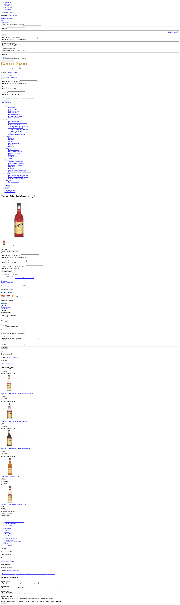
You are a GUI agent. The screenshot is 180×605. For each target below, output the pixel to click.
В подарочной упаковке (16, 116)
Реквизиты (7, 533)
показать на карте (13, 357)
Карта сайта (8, 525)
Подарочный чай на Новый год (18, 175)
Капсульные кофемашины (16, 163)
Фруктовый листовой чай (16, 134)
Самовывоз (8, 545)
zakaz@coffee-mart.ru (7, 363)
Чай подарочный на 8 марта (17, 178)
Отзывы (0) (4, 308)
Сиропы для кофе (13, 118)
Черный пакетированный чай (17, 123)
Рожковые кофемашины (16, 165)
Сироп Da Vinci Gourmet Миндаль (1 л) (13, 504)
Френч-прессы (13, 156)
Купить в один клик (12, 251)
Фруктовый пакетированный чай (19, 133)
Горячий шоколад (13, 143)
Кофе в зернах (12, 107)
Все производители (10, 538)
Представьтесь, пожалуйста (11, 37)
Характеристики (6, 307)
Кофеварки (11, 166)
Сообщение (6, 87)
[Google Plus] (6, 303)
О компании (8, 2)
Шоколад (11, 139)
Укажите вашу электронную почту (14, 266)
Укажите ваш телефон (9, 43)
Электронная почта (8, 48)
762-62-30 (6, 75)
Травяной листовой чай (15, 131)
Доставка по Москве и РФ (12, 542)
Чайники (11, 155)
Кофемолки (12, 168)
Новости (7, 530)
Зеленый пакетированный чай (18, 126)
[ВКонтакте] (2, 303)
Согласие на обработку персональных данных (19, 98)
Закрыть (4, 603)
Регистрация (5, 22)
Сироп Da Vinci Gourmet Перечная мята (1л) (15, 421)
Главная (7, 185)
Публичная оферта (10, 523)
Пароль (4, 28)
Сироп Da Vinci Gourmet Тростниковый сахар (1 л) (17, 393)
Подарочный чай (13, 121)
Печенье (11, 145)
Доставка (7, 4)
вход (7, 18)
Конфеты (11, 138)
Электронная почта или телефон (12, 24)
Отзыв (5, 344)
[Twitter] (4, 303)
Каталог (7, 187)
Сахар (10, 141)
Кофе (6, 188)
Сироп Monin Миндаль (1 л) (10, 476)
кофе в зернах (12, 72)
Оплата (6, 5)
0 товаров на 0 (11, 15)
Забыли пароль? (173, 32)
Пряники (11, 146)
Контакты (7, 9)
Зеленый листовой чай (15, 128)
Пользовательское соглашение (14, 522)
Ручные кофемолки (14, 153)
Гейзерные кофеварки (15, 151)
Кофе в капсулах (13, 111)
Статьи (6, 532)
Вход (2, 20)
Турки (10, 158)
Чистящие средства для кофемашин (19, 172)
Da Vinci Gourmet (9, 192)
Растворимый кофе (14, 114)
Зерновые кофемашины (15, 161)
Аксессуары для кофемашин (17, 170)
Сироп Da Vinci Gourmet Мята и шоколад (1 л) (15, 448)
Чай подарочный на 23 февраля (18, 177)
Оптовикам (8, 7)
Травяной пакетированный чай (18, 129)
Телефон (5, 92)
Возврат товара (9, 540)
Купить (3, 251)
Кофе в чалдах (12, 112)
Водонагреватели (13, 182)
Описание (4, 305)
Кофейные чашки (13, 150)
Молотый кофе (13, 109)
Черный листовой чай (15, 124)
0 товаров (10, 12)
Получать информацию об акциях (15, 58)
